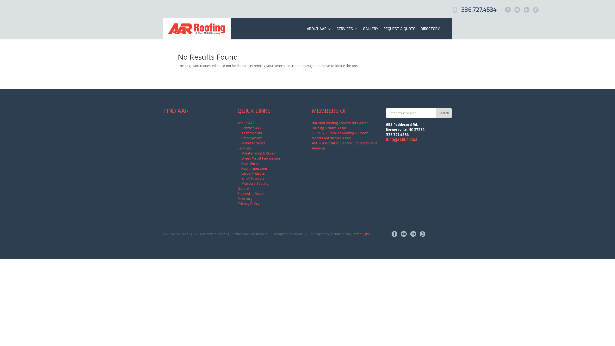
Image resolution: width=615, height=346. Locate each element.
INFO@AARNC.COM (401, 140)
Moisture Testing (255, 183)
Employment (251, 138)
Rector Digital (360, 234)
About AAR (316, 28)
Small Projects (252, 178)
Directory (430, 28)
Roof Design (250, 163)
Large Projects (253, 173)
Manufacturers (253, 143)
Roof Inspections (254, 168)
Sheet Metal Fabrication (260, 158)
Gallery (370, 28)
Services (345, 28)
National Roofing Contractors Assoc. (340, 123)
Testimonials (251, 133)
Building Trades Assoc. (329, 128)
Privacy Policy (249, 204)
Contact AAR (251, 128)
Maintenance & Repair (258, 153)
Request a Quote (399, 28)
